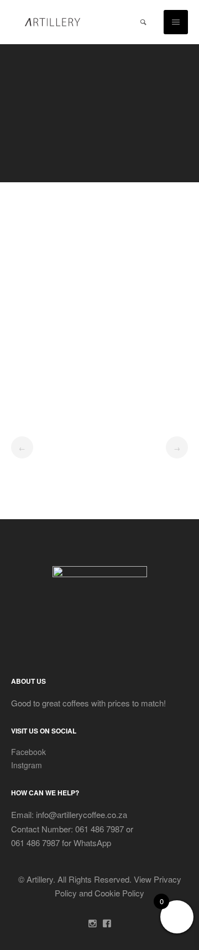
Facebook (28, 751)
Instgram (26, 764)
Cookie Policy (119, 893)
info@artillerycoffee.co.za (80, 814)
